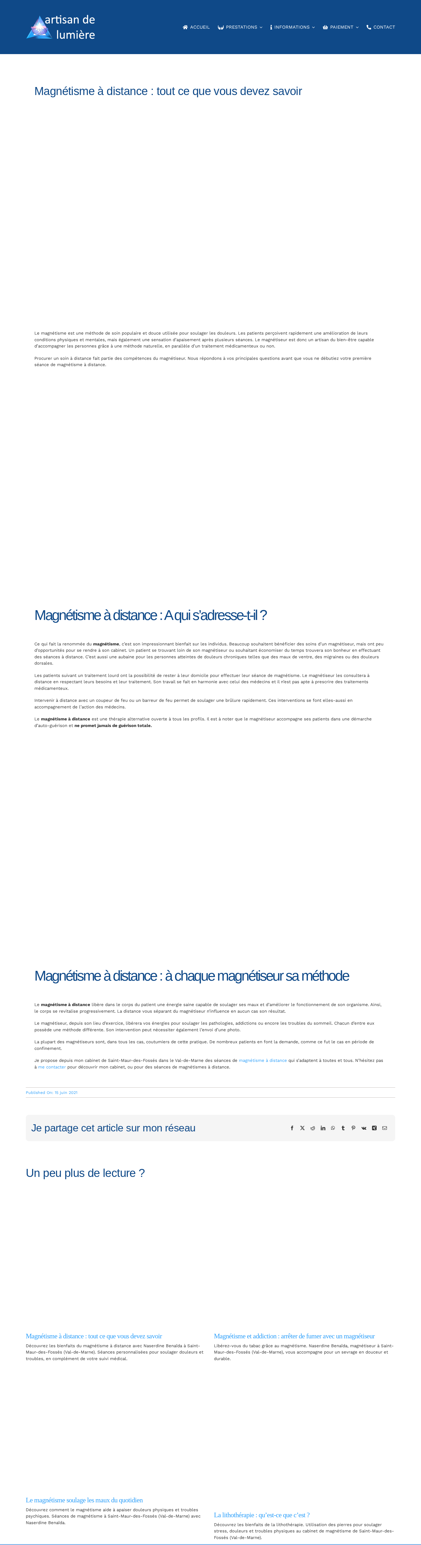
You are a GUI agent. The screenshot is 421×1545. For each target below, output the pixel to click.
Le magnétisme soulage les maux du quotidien (84, 1500)
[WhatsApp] (333, 1128)
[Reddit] (313, 1128)
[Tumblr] (343, 1128)
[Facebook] (292, 1128)
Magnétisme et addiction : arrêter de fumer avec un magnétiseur (294, 1336)
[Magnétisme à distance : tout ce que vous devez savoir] (116, 1258)
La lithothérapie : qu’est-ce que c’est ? (262, 1515)
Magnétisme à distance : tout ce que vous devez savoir (94, 1336)
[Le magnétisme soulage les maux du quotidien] (116, 1429)
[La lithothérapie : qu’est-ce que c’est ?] (304, 1437)
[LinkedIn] (323, 1128)
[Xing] (374, 1128)
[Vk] (364, 1128)
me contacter (52, 1067)
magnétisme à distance (263, 1060)
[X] (302, 1128)
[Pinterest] (353, 1128)
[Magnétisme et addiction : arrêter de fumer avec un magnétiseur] (304, 1258)
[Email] (384, 1128)
